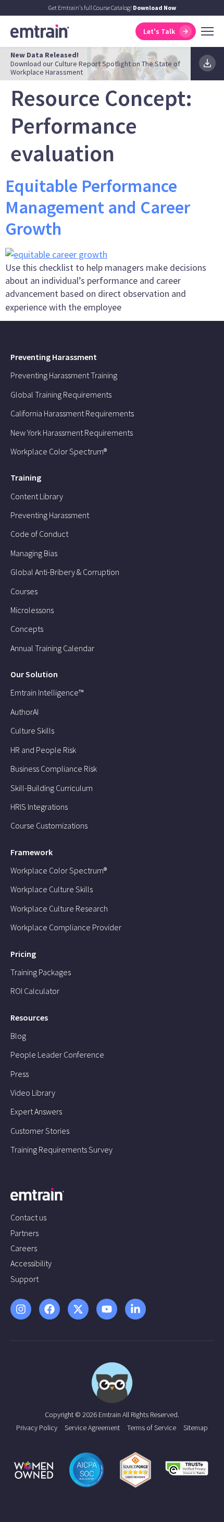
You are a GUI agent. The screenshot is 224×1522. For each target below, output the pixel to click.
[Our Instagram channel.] (20, 1309)
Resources (29, 1017)
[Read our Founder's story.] (33, 1470)
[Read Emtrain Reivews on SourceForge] (135, 1470)
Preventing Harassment (53, 357)
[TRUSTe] (187, 1472)
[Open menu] (207, 31)
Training (25, 477)
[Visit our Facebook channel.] (49, 1309)
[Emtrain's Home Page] (39, 31)
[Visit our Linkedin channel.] (135, 1309)
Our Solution (34, 674)
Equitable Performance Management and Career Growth (97, 207)
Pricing (23, 954)
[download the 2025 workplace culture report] (207, 63)
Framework (31, 852)
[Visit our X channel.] (78, 1309)
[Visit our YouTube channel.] (106, 1309)
